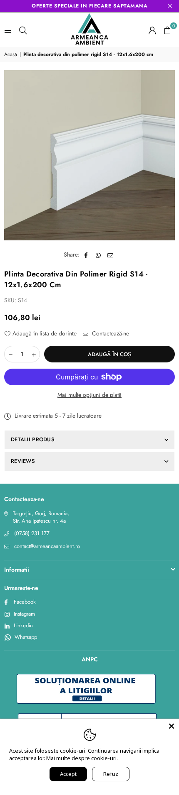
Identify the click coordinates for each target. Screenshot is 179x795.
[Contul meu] (152, 29)
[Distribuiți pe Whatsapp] (98, 255)
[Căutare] (22, 30)
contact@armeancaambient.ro (47, 546)
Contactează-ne (109, 334)
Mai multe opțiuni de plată (89, 395)
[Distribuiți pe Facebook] (86, 255)
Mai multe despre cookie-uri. (82, 758)
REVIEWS (23, 461)
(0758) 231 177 (32, 533)
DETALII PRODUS (33, 439)
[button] (167, 29)
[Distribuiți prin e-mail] (110, 255)
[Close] (171, 726)
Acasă (10, 54)
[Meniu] (7, 30)
